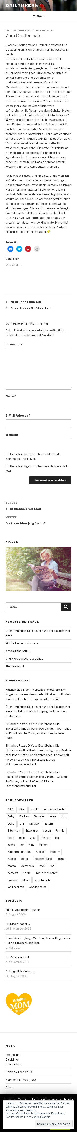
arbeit (16, 307)
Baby (11, 816)
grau (33, 837)
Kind (31, 844)
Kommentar (14, 344)
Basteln (39, 816)
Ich (57, 837)
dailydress (22, 5)
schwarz (13, 873)
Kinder (43, 844)
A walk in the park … (18, 651)
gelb (22, 837)
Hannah (45, 837)
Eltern (49, 823)
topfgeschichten (46, 873)
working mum (37, 887)
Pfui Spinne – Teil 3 (17, 957)
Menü (40, 16)
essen (47, 830)
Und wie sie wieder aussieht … (25, 658)
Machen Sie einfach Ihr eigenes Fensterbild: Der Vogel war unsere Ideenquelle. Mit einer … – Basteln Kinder (38, 694)
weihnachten (16, 887)
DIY (21, 823)
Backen (24, 816)
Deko (11, 823)
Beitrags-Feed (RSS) (19, 1072)
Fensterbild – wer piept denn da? (38, 699)
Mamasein (27, 866)
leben (24, 859)
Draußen (34, 823)
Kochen (40, 852)
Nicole (47, 30)
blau (63, 816)
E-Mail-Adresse (18, 415)
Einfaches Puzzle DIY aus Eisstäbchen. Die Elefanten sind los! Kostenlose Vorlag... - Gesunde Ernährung (37, 776)
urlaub (26, 880)
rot (52, 866)
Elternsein (14, 830)
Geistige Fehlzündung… (20, 971)
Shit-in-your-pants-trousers (23, 910)
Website (12, 434)
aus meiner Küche (54, 809)
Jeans (11, 844)
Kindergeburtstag (19, 852)
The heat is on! (15, 666)
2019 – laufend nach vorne (22, 643)
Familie (60, 830)
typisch (12, 880)
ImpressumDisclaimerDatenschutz (14, 1059)
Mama (12, 866)
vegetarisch (42, 880)
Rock (42, 866)
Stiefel (27, 873)
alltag (22, 809)
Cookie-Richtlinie (41, 1116)
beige (52, 816)
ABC (11, 809)
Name (11, 396)
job (26, 307)
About (10, 1087)
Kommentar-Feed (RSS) (21, 1079)
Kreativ (55, 852)
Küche (12, 859)
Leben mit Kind (42, 859)
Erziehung (31, 830)
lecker (61, 859)
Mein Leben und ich (26, 302)
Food (11, 837)
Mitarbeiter (41, 307)
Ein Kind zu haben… (18, 924)
